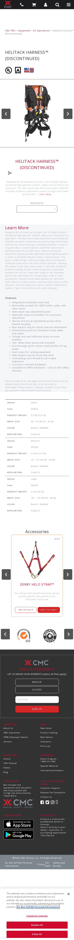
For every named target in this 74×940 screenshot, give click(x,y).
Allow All (37, 934)
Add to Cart (49, 609)
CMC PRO (10, 30)
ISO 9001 (48, 864)
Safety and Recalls (59, 864)
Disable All (37, 925)
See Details (25, 609)
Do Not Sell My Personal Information (18, 864)
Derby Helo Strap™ (37, 584)
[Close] (68, 894)
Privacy (41, 864)
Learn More (45, 194)
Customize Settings (37, 915)
